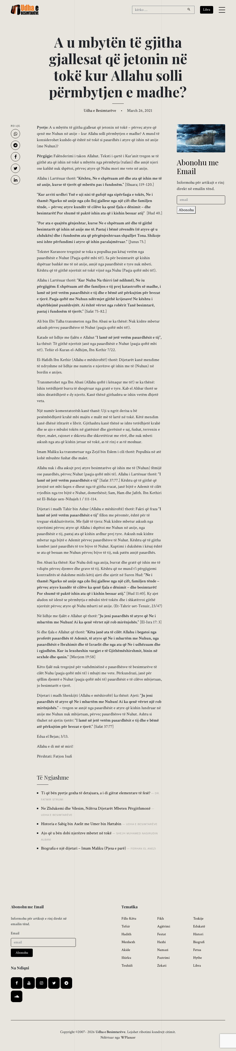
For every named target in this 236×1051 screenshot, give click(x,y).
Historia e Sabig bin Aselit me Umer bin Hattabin (81, 823)
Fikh (160, 918)
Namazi (162, 949)
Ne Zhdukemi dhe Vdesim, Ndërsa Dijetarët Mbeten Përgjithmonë (95, 808)
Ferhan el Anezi (143, 848)
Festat (161, 934)
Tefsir (125, 926)
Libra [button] (206, 9)
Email (15, 933)
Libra (197, 965)
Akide (125, 949)
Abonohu (186, 210)
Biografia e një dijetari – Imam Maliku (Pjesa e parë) (83, 848)
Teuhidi (127, 965)
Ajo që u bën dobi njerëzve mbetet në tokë (76, 833)
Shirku (126, 957)
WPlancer (128, 1037)
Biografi (199, 942)
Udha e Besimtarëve (100, 110)
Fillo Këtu (128, 918)
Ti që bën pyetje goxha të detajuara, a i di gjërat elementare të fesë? (95, 793)
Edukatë (199, 926)
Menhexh (128, 942)
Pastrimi (163, 957)
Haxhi (161, 942)
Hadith (126, 934)
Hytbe (197, 957)
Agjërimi (163, 926)
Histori (198, 934)
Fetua (197, 949)
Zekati (161, 965)
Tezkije (198, 918)
